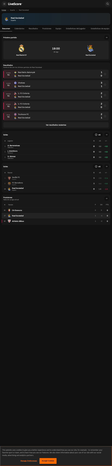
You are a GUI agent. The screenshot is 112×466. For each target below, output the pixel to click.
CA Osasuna (17, 210)
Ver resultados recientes (56, 125)
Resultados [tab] (33, 28)
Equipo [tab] (58, 28)
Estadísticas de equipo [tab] (100, 28)
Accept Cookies (48, 461)
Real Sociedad (18, 216)
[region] (56, 456)
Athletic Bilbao (18, 221)
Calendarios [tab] (19, 28)
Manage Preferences (28, 461)
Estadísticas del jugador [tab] (76, 28)
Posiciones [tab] (46, 28)
